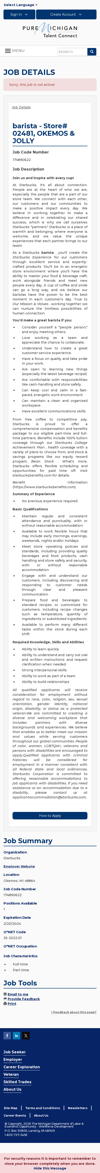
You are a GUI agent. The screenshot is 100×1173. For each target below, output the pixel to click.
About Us (12, 1089)
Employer (12, 1059)
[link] (50, 29)
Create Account (63, 14)
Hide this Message (50, 1168)
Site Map (10, 1108)
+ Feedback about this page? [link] (74, 1012)
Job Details (21, 107)
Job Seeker (14, 1052)
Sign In (16, 14)
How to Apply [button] (50, 816)
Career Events (15, 1115)
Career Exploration (21, 1067)
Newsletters (77, 1108)
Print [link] (12, 1004)
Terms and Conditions (42, 1108)
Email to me (18, 994)
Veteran (11, 1074)
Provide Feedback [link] (24, 999)
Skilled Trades (17, 1082)
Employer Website (19, 866)
